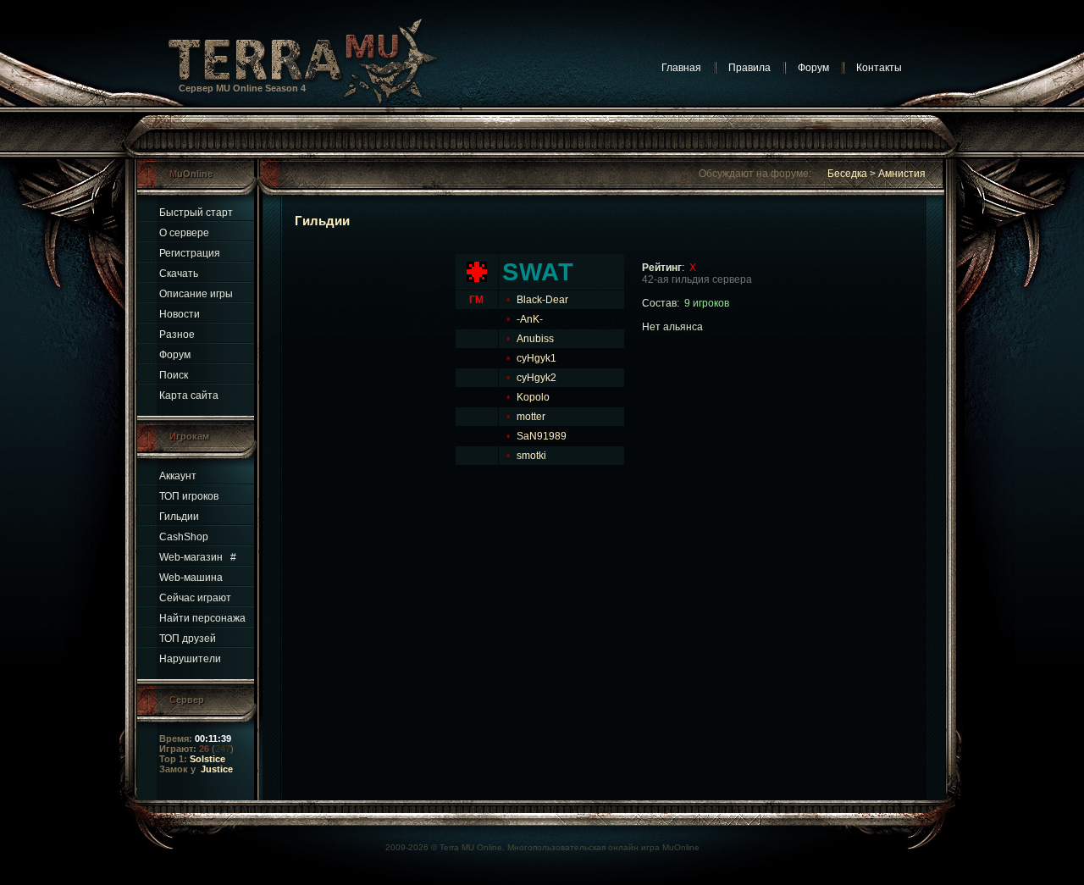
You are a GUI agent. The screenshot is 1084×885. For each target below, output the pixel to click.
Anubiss (535, 339)
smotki (531, 456)
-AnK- (530, 319)
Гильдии (179, 517)
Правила (749, 68)
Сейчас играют (195, 598)
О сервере (184, 233)
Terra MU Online (471, 847)
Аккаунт (177, 476)
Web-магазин (191, 557)
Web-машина (191, 578)
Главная (681, 68)
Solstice (207, 759)
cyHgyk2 (536, 378)
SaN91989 (542, 436)
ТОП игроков (188, 496)
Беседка (847, 174)
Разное (177, 334)
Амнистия (902, 174)
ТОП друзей (187, 638)
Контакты (879, 68)
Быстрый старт (196, 212)
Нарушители (190, 659)
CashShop (183, 537)
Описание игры (196, 294)
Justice (217, 769)
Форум (813, 68)
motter (531, 417)
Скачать (178, 273)
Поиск (173, 375)
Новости (179, 314)
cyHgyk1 (536, 358)
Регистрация (189, 253)
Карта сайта (188, 395)
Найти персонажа (202, 618)
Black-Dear (542, 300)
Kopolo (533, 397)
